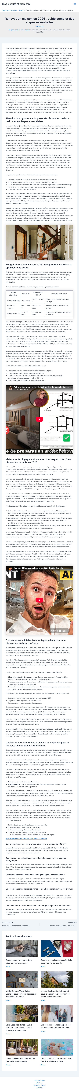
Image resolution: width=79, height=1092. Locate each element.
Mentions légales (39, 1085)
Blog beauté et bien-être (16, 3)
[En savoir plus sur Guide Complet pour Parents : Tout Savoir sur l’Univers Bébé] (57, 1047)
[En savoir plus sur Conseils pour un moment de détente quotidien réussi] (22, 949)
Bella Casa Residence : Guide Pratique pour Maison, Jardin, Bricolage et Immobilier (19, 1028)
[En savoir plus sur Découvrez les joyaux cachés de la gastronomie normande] (57, 949)
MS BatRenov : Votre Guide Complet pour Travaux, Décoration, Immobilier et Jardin (21, 994)
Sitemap (39, 1083)
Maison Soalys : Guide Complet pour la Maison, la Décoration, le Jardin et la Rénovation (55, 994)
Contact (39, 1088)
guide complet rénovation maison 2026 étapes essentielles (26, 839)
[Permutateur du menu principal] (75, 4)
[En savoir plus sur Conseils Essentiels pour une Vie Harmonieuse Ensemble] (22, 1047)
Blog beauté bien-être (9, 10)
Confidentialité (39, 1080)
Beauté (21, 10)
